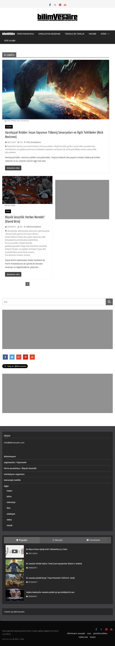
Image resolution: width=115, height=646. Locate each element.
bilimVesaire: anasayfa (76, 633)
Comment (94, 540)
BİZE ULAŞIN (9, 40)
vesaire (83, 149)
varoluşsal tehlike (73, 149)
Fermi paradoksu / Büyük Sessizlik (53, 146)
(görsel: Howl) (10, 205)
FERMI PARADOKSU (25, 34)
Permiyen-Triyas (35, 249)
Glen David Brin (32, 246)
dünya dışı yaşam (25, 237)
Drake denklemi (11, 237)
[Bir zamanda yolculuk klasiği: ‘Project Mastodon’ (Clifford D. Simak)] (15, 580)
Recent (59, 540)
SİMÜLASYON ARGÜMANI (49, 34)
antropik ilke (12, 231)
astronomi (33, 231)
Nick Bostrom (10, 149)
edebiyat (11, 514)
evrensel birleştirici (31, 146)
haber (9, 490)
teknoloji (11, 502)
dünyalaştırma (10, 240)
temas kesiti (22, 252)
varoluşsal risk (59, 149)
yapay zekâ (91, 149)
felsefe (9, 127)
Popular (23, 540)
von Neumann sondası (14, 255)
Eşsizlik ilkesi (33, 240)
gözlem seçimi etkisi (75, 146)
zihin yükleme (10, 152)
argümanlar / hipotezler (15, 462)
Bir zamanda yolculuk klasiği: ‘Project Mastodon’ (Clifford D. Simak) (50, 578)
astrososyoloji (43, 231)
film (8, 508)
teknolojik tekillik (12, 480)
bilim (8, 211)
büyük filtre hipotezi (15, 146)
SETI (44, 249)
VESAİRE (92, 34)
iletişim (93, 637)
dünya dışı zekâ (39, 237)
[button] (107, 34)
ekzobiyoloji (22, 240)
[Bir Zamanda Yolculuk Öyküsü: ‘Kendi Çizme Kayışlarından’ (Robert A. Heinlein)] (15, 565)
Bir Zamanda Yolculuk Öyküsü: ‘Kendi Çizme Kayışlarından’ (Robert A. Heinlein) (54, 563)
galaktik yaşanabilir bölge (15, 246)
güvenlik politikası (100, 633)
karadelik (43, 246)
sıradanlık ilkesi (11, 252)
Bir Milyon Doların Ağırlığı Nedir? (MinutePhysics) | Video (46, 549)
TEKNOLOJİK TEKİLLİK (74, 34)
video (9, 519)
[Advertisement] (82, 199)
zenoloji (27, 255)
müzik (9, 525)
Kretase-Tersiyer (11, 249)
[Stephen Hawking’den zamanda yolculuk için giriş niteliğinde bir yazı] (15, 594)
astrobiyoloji (23, 231)
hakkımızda (83, 637)
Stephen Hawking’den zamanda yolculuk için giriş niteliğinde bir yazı (50, 592)
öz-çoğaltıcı (21, 149)
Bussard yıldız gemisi (14, 234)
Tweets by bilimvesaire (14, 611)
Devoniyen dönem (30, 234)
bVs (21, 142)
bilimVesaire (10, 456)
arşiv (89, 633)
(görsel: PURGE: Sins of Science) (17, 121)
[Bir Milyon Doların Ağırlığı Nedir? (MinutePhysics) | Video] (15, 551)
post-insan (31, 149)
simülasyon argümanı (44, 149)
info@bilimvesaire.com (14, 442)
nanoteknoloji (89, 146)
